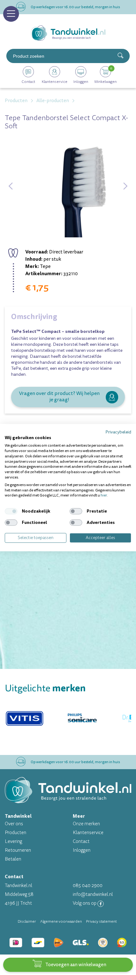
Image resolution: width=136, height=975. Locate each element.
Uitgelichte (45, 688)
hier (104, 495)
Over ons (14, 824)
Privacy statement (101, 921)
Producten (15, 832)
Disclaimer (27, 921)
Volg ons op (85, 903)
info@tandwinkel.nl (93, 894)
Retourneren (18, 850)
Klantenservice (88, 832)
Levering (13, 841)
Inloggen (81, 850)
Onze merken (86, 824)
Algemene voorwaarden (61, 921)
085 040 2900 (87, 885)
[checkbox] (11, 511)
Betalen (13, 859)
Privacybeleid (118, 432)
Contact (81, 841)
